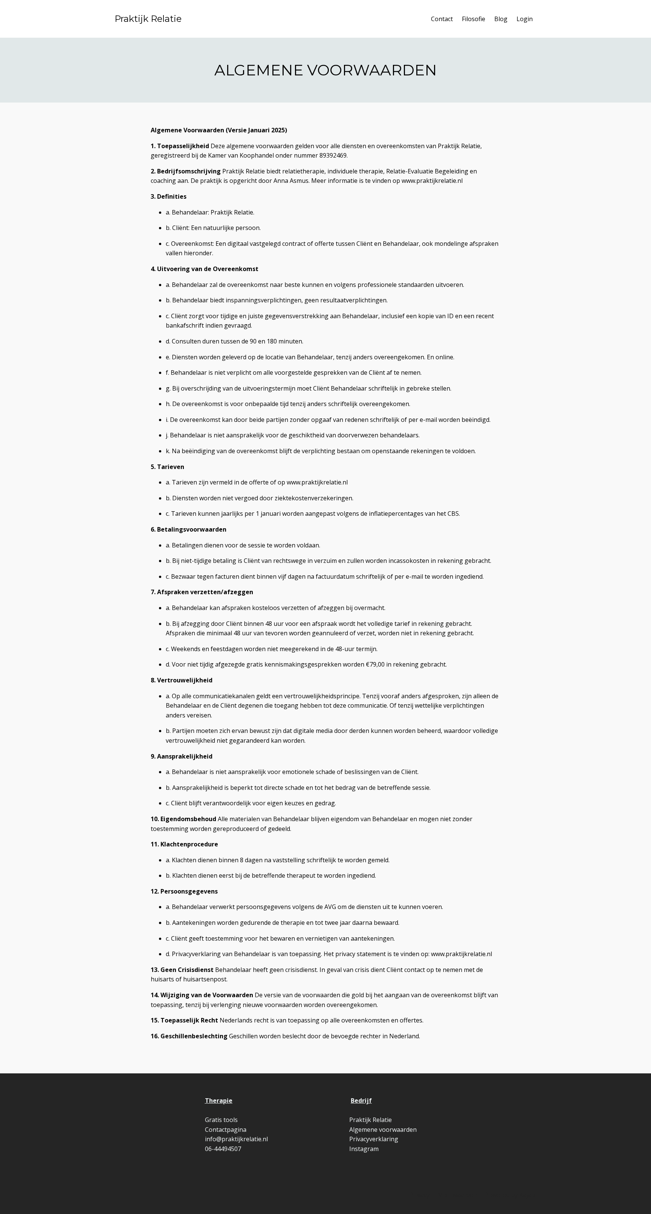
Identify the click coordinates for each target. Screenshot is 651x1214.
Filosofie (473, 19)
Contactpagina (225, 1129)
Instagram (364, 1149)
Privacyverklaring (373, 1139)
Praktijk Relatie (148, 18)
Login (525, 19)
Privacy (419, 1195)
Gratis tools (221, 1120)
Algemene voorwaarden (383, 1129)
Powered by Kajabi (510, 1195)
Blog (500, 19)
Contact (442, 19)
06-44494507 (223, 1149)
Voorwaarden (458, 1195)
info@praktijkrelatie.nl (236, 1139)
